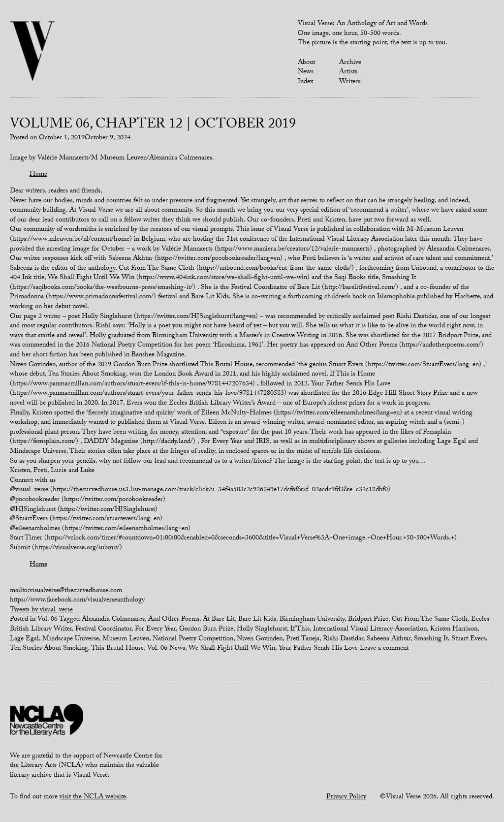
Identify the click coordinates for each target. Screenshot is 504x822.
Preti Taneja (302, 639)
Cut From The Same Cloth (430, 620)
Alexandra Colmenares (113, 620)
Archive (350, 63)
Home (38, 175)
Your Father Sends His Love (318, 649)
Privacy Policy (346, 797)
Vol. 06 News (166, 649)
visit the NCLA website (93, 797)
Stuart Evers (468, 639)
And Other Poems (173, 620)
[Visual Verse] (33, 52)
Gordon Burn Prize (206, 629)
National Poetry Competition (193, 639)
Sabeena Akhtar (388, 639)
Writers (349, 82)
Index (305, 82)
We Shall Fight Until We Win (232, 649)
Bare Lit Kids (257, 620)
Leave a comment (384, 649)
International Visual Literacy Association (370, 629)
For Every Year (155, 629)
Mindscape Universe (70, 639)
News (306, 72)
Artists (348, 72)
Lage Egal (24, 639)
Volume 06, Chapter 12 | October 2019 (153, 125)
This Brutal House (117, 649)
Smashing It (431, 639)
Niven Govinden (260, 639)
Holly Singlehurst (262, 629)
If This (300, 629)
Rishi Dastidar (343, 639)
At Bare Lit (219, 620)
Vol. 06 (47, 620)
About (306, 63)
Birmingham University (312, 620)
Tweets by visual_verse (41, 610)
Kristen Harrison (453, 629)
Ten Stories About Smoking (49, 649)
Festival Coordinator (103, 629)
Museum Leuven (125, 639)
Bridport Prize (368, 620)
